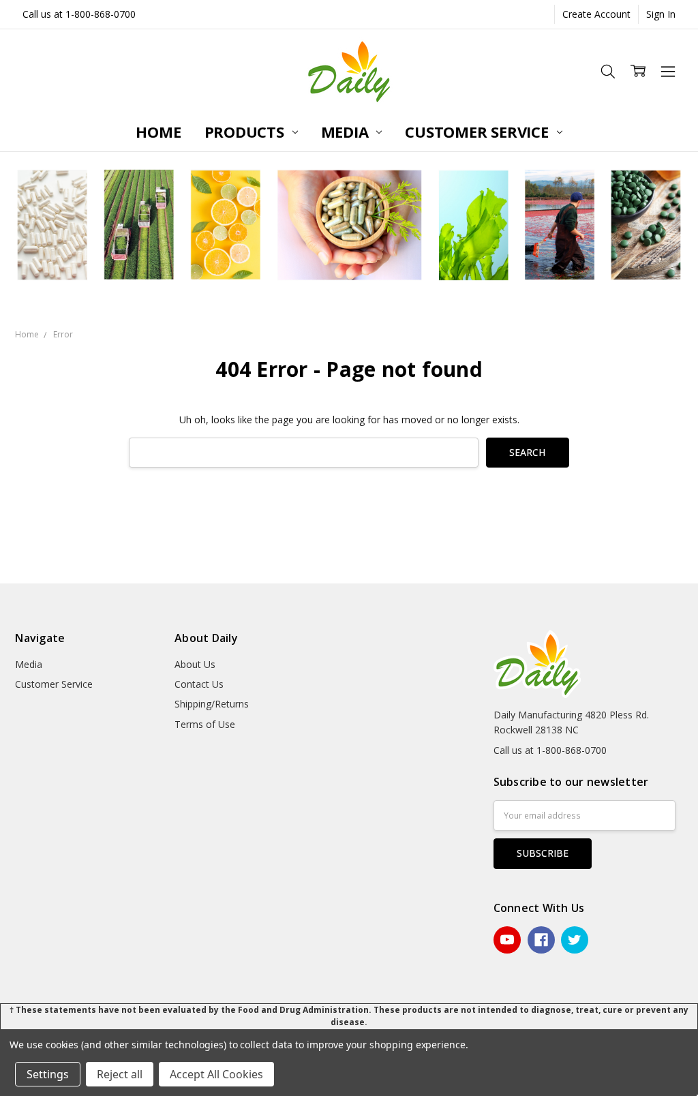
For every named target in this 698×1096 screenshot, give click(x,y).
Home (158, 131)
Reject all (119, 1074)
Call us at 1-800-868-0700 (79, 13)
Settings (48, 1074)
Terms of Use (204, 724)
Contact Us (199, 684)
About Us (194, 664)
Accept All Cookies (216, 1074)
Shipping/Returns (211, 703)
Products (246, 131)
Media (347, 131)
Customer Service (478, 131)
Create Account (596, 13)
